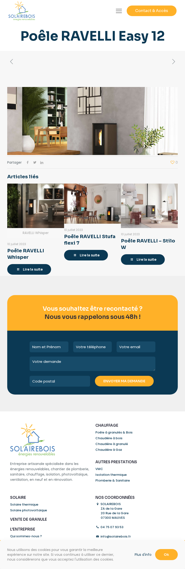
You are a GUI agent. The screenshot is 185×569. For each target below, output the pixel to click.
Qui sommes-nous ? (26, 536)
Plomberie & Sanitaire (112, 480)
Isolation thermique (111, 474)
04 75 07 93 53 (111, 527)
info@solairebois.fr (115, 536)
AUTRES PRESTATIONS (116, 462)
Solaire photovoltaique (28, 510)
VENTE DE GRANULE (28, 519)
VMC (99, 469)
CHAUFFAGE (106, 425)
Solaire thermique (24, 504)
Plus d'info (143, 554)
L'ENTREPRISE (22, 529)
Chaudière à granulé (111, 444)
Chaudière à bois (108, 438)
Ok (166, 554)
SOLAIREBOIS (114, 511)
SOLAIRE (18, 497)
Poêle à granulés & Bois (113, 432)
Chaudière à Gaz (108, 449)
